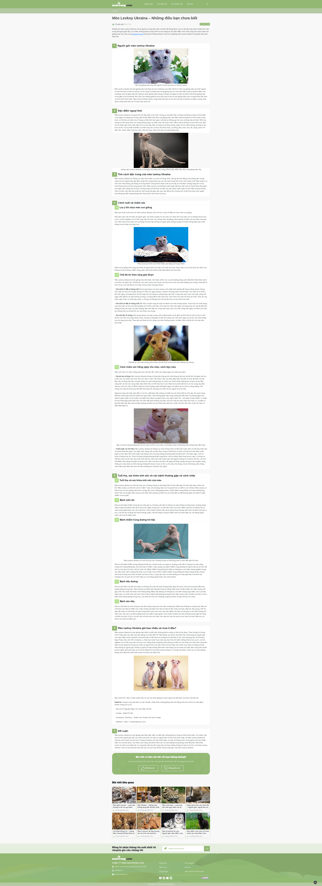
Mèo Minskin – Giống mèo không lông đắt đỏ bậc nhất (148, 806)
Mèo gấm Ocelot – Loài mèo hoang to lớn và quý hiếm (124, 806)
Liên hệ (190, 4)
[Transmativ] (122, 4)
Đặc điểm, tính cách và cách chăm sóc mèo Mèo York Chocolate (198, 832)
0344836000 (118, 870)
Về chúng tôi (177, 4)
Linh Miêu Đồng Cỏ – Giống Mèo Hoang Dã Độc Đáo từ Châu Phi (123, 832)
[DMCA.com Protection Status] (205, 879)
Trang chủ (115, 11)
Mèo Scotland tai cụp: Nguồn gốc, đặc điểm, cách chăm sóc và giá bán (173, 832)
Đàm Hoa (127, 24)
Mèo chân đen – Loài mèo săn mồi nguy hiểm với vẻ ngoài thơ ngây (172, 806)
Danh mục (148, 4)
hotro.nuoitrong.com (120, 874)
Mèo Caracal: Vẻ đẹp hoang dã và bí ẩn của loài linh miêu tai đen (148, 832)
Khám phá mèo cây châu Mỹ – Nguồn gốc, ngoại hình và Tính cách (198, 806)
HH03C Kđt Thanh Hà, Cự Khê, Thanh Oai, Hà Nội (130, 866)
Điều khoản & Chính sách (194, 871)
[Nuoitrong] (122, 858)
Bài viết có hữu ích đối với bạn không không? (161, 757)
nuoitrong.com (137, 34)
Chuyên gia (162, 4)
